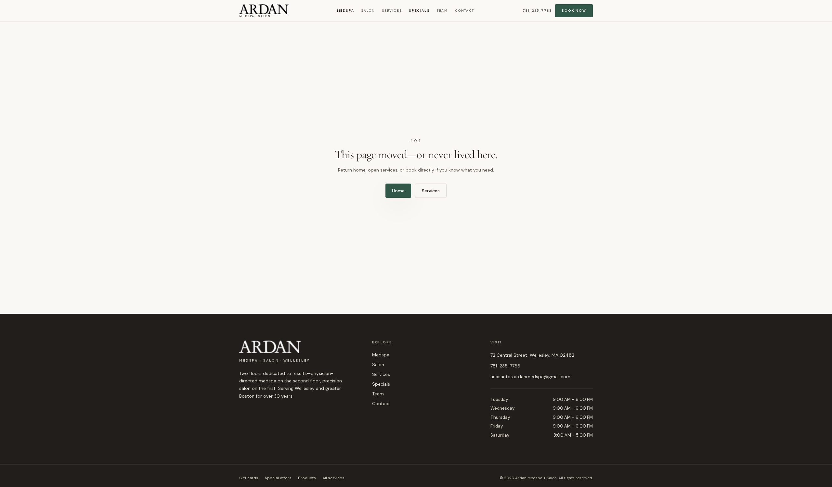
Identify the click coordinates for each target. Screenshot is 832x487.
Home (398, 191)
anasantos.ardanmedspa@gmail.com (530, 376)
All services (333, 478)
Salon (368, 10)
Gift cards (248, 478)
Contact (464, 10)
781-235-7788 (537, 10)
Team (442, 10)
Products (307, 478)
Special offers (278, 478)
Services (392, 10)
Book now (574, 10)
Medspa (345, 10)
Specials (419, 10)
